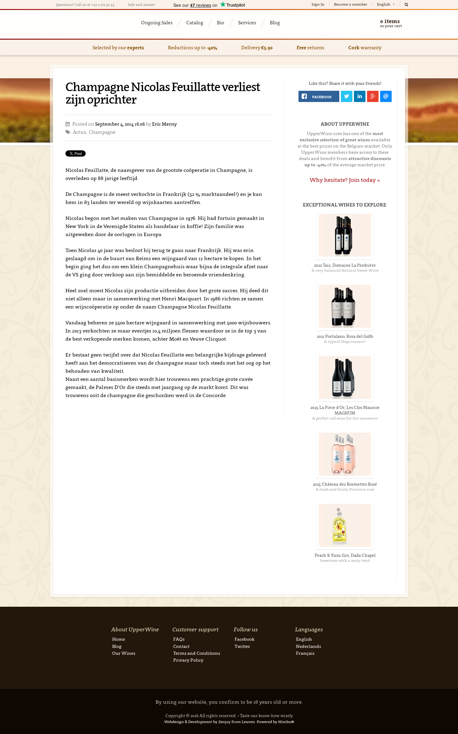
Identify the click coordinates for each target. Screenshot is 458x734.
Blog (275, 22)
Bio (220, 22)
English (384, 4)
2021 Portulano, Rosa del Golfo (345, 336)
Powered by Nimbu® (275, 721)
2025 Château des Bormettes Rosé (345, 484)
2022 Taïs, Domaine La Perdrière (345, 265)
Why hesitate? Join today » (345, 180)
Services (247, 22)
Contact (181, 646)
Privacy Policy (188, 660)
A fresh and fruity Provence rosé (345, 489)
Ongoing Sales (157, 22)
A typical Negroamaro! (345, 341)
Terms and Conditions (196, 653)
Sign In (318, 4)
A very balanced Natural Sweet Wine (345, 270)
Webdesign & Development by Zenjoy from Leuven (209, 721)
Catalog (194, 22)
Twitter (242, 646)
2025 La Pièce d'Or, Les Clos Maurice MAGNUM (344, 410)
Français (305, 653)
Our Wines (123, 653)
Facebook (245, 639)
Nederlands (308, 646)
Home (118, 639)
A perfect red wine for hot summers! (345, 418)
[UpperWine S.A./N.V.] (86, 24)
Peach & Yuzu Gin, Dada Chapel (345, 555)
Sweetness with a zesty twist (345, 560)
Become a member (350, 4)
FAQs (178, 639)
